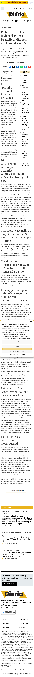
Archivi (5, 620)
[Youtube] (16, 21)
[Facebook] (4, 21)
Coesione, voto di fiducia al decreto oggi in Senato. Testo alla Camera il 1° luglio (25, 123)
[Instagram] (8, 21)
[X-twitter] (12, 21)
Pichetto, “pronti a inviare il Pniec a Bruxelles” (24, 79)
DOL (15, 607)
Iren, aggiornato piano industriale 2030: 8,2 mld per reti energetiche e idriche (25, 138)
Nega (17, 347)
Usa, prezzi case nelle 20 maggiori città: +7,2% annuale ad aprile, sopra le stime (25, 108)
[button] (31, 322)
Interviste (6, 624)
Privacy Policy (21, 354)
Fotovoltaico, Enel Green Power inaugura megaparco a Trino (25, 152)
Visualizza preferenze (17, 351)
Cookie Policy (12, 354)
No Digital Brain (12, 606)
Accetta (17, 342)
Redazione (22, 628)
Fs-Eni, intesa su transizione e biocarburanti (25, 163)
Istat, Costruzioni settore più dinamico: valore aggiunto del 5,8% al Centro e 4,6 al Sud (25, 92)
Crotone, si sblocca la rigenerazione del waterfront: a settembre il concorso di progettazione (16, 554)
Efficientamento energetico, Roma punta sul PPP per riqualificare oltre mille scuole (16, 539)
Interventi (6, 628)
